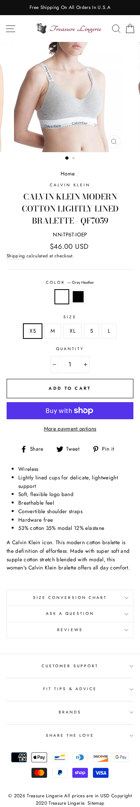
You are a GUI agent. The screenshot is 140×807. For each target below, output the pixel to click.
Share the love (70, 735)
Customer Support (70, 666)
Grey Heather (61, 297)
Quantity (70, 349)
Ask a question (70, 613)
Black (78, 297)
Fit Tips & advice (70, 689)
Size (69, 317)
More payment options (70, 428)
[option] (70, 7)
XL (72, 331)
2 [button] (74, 159)
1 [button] (67, 158)
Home (68, 173)
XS (33, 331)
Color (70, 282)
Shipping (16, 256)
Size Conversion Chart (70, 597)
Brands (70, 712)
